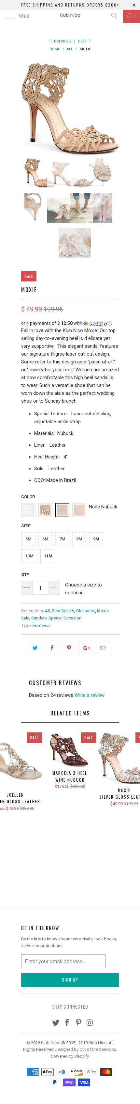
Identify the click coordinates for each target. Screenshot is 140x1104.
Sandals (39, 617)
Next (83, 41)
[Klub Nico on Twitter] (56, 1023)
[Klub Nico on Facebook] (67, 1023)
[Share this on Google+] (86, 648)
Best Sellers (63, 610)
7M (62, 538)
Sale (25, 617)
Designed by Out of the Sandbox (85, 1049)
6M (45, 538)
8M (79, 538)
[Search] (113, 16)
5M (28, 538)
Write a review (90, 695)
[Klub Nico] (70, 16)
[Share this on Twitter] (35, 648)
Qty (25, 574)
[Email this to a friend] (103, 648)
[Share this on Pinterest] (69, 648)
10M (29, 555)
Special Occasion (65, 617)
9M (96, 538)
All (47, 610)
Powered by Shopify (70, 1056)
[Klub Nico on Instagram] (90, 1023)
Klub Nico (50, 1042)
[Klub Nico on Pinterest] (79, 1023)
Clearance (85, 610)
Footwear (42, 625)
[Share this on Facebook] (52, 648)
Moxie (103, 610)
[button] (70, 323)
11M (48, 555)
